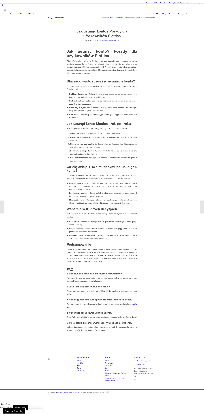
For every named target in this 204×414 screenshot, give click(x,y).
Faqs (107, 370)
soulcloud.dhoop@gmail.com (143, 361)
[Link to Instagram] (150, 395)
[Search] (197, 14)
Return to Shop (20, 407)
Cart (106, 368)
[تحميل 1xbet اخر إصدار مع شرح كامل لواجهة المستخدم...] (2, 207)
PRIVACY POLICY (111, 381)
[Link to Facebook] (154, 395)
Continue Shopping (14, 411)
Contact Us (80, 370)
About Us (80, 363)
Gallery (79, 368)
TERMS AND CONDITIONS (114, 378)
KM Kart (116, 40)
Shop (78, 365)
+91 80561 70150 (139, 364)
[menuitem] (102, 3)
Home (79, 360)
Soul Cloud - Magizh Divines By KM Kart (67, 392)
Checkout (108, 365)
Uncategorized (106, 40)
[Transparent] (19, 14)
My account (109, 363)
